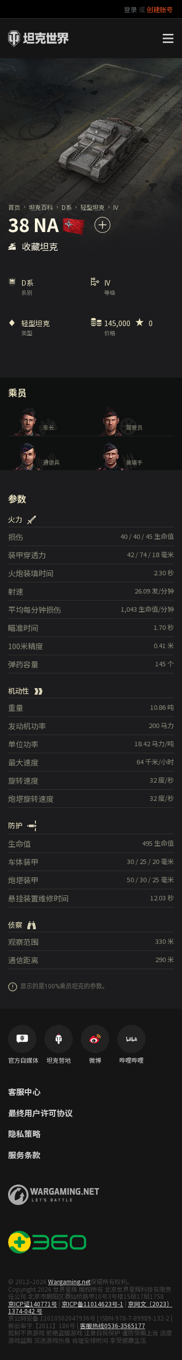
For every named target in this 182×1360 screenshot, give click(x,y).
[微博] (95, 1039)
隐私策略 (24, 1134)
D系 (67, 207)
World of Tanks (38, 38)
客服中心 (24, 1092)
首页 (14, 207)
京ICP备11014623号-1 (92, 1303)
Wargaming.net (69, 1281)
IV (115, 207)
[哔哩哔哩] (131, 1039)
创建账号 (160, 9)
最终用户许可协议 (40, 1113)
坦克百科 (41, 207)
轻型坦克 (92, 207)
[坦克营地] (58, 1039)
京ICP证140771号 (32, 1303)
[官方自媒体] (22, 1039)
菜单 (168, 38)
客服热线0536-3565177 (112, 1325)
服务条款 (24, 1155)
